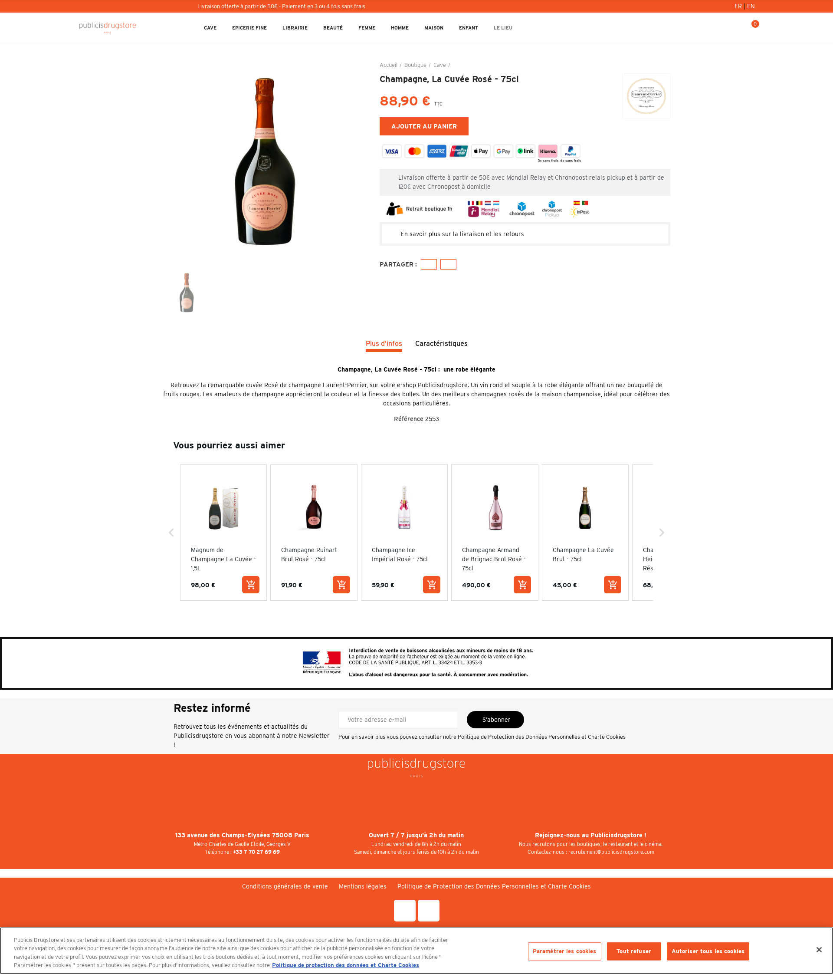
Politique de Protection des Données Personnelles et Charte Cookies (542, 737)
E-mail (448, 264)
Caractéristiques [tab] (441, 343)
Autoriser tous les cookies (708, 951)
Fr (739, 6)
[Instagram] (428, 910)
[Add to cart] (250, 584)
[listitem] (223, 532)
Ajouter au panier (424, 126)
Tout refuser (634, 951)
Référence (408, 418)
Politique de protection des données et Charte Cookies (345, 965)
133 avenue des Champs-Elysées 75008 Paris (242, 835)
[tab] (525, 234)
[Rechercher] (722, 28)
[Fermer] (819, 949)
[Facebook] (405, 910)
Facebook (429, 264)
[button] (171, 532)
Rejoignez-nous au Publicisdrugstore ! (590, 835)
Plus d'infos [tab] (384, 343)
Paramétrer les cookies (565, 951)
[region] (416, 950)
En (751, 6)
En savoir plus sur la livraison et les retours (462, 233)
